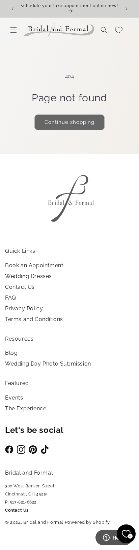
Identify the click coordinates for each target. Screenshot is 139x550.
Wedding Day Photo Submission (48, 363)
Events (14, 397)
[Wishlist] (118, 30)
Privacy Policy (24, 308)
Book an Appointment (34, 265)
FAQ (10, 298)
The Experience (25, 408)
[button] (13, 30)
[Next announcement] (126, 8)
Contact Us (20, 287)
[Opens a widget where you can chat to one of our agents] (113, 538)
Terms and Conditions (34, 319)
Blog (11, 353)
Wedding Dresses (28, 276)
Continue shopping (69, 122)
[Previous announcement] (12, 8)
